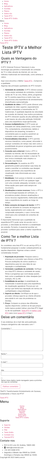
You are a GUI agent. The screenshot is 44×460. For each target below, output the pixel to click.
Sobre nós (8, 13)
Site (2, 370)
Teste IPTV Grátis (10, 18)
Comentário (6, 328)
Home (6, 1)
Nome (4, 354)
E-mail (4, 362)
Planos (6, 11)
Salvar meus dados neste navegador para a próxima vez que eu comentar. (21, 381)
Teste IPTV (8, 16)
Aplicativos (8, 6)
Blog (6, 4)
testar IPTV (21, 313)
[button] (22, 21)
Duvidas (7, 9)
